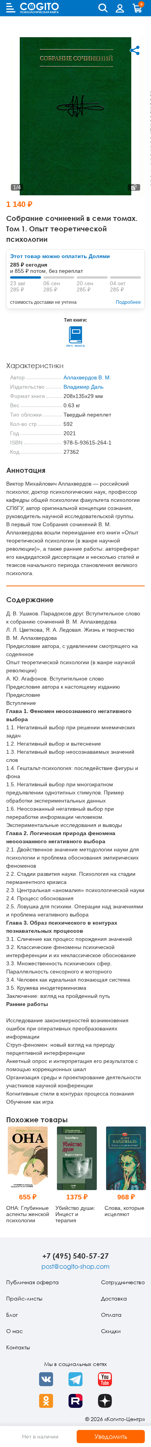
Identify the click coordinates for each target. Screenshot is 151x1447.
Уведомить (110, 1436)
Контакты (18, 1347)
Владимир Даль (83, 387)
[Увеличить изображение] (134, 187)
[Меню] (11, 8)
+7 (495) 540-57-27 (75, 1255)
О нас (14, 1331)
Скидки (111, 1331)
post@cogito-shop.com (75, 1266)
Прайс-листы (24, 1298)
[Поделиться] (134, 50)
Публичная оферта (32, 1282)
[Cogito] (39, 8)
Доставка (114, 1298)
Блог (12, 1314)
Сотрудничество (123, 1282)
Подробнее (128, 302)
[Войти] (120, 8)
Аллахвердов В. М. (87, 377)
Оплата (111, 1314)
